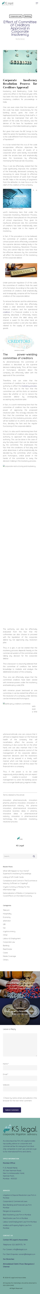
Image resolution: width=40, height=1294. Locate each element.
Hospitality (7, 914)
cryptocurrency (9, 931)
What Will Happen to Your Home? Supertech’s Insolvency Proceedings (17, 872)
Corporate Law (15, 16)
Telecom (6, 910)
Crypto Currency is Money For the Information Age (16, 888)
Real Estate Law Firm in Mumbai (15, 1218)
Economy (6, 917)
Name (6, 1064)
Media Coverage (9, 956)
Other (5, 935)
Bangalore (29, 1264)
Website (6, 1085)
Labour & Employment (12, 938)
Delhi (16, 1264)
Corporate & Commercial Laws (15, 1201)
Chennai (6, 1267)
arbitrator (7, 921)
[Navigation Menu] (37, 3)
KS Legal (20, 845)
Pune (22, 1264)
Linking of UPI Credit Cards (13, 877)
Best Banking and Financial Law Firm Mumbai (17, 1206)
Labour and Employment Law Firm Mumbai (20, 1222)
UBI (4, 924)
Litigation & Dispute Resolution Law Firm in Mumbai (19, 1196)
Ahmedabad (8, 1264)
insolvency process (29, 386)
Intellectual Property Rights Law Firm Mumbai (17, 1226)
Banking (28, 16)
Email (5, 1074)
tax (4, 928)
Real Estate (7, 949)
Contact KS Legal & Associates (15, 1240)
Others (5, 960)
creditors (6, 312)
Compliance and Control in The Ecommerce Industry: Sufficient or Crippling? (20, 882)
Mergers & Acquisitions (12, 1211)
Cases (5, 953)
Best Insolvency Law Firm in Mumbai (17, 1215)
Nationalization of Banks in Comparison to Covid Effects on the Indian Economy (19, 894)
